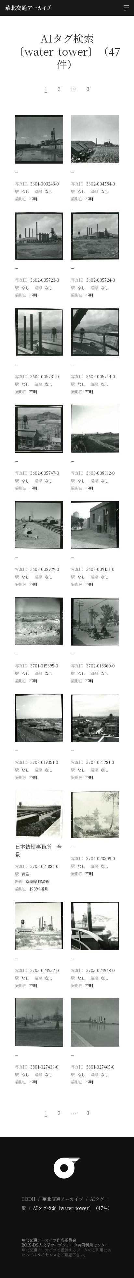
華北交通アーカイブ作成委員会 (48, 1240)
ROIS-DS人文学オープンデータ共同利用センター (65, 1245)
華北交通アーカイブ (62, 1199)
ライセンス (47, 1254)
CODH (28, 1199)
